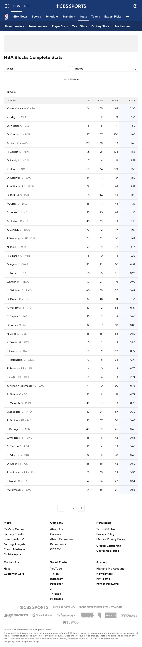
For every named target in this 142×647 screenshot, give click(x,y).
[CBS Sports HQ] (64, 607)
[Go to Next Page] (81, 508)
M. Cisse (12, 204)
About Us (56, 529)
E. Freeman (13, 368)
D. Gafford (13, 195)
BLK (114, 100)
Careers (55, 534)
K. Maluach (13, 403)
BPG (131, 100)
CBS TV (55, 549)
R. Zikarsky (13, 256)
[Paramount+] (66, 614)
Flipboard (56, 599)
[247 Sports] (16, 614)
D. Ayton (12, 264)
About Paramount (62, 539)
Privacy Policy (105, 534)
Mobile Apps (12, 554)
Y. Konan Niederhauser (20, 386)
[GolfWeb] (71, 623)
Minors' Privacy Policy (110, 539)
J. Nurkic (12, 481)
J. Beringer (13, 429)
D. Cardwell (14, 178)
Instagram (56, 579)
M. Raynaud (14, 490)
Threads (55, 594)
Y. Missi (11, 169)
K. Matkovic (14, 308)
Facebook (56, 584)
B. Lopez (12, 212)
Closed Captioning (108, 546)
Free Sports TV (14, 539)
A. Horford (13, 221)
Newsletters (104, 574)
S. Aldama (12, 394)
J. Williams (13, 438)
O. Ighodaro (14, 412)
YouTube (56, 568)
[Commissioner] (91, 614)
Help (7, 568)
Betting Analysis (14, 544)
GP (86, 100)
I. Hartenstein (15, 360)
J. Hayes (11, 351)
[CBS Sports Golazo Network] (100, 607)
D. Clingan (13, 134)
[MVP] (110, 614)
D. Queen (12, 299)
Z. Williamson (15, 472)
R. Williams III (15, 186)
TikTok (54, 574)
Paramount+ (58, 544)
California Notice (107, 551)
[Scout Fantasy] (129, 615)
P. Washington (15, 238)
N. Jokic (11, 334)
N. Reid (11, 247)
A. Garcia (12, 342)
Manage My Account (110, 568)
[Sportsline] (42, 615)
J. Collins (12, 377)
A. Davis (11, 143)
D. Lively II (13, 160)
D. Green (12, 464)
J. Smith (11, 282)
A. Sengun (13, 230)
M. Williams (14, 290)
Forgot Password (107, 584)
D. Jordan (12, 325)
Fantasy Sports (13, 534)
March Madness (14, 549)
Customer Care (14, 574)
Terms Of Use (105, 529)
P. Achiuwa (13, 420)
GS (99, 100)
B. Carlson (13, 446)
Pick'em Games (14, 529)
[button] (6, 6)
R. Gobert (12, 152)
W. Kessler (13, 126)
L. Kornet (12, 273)
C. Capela (12, 316)
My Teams (103, 579)
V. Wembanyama (16, 108)
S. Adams (12, 455)
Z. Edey (11, 117)
